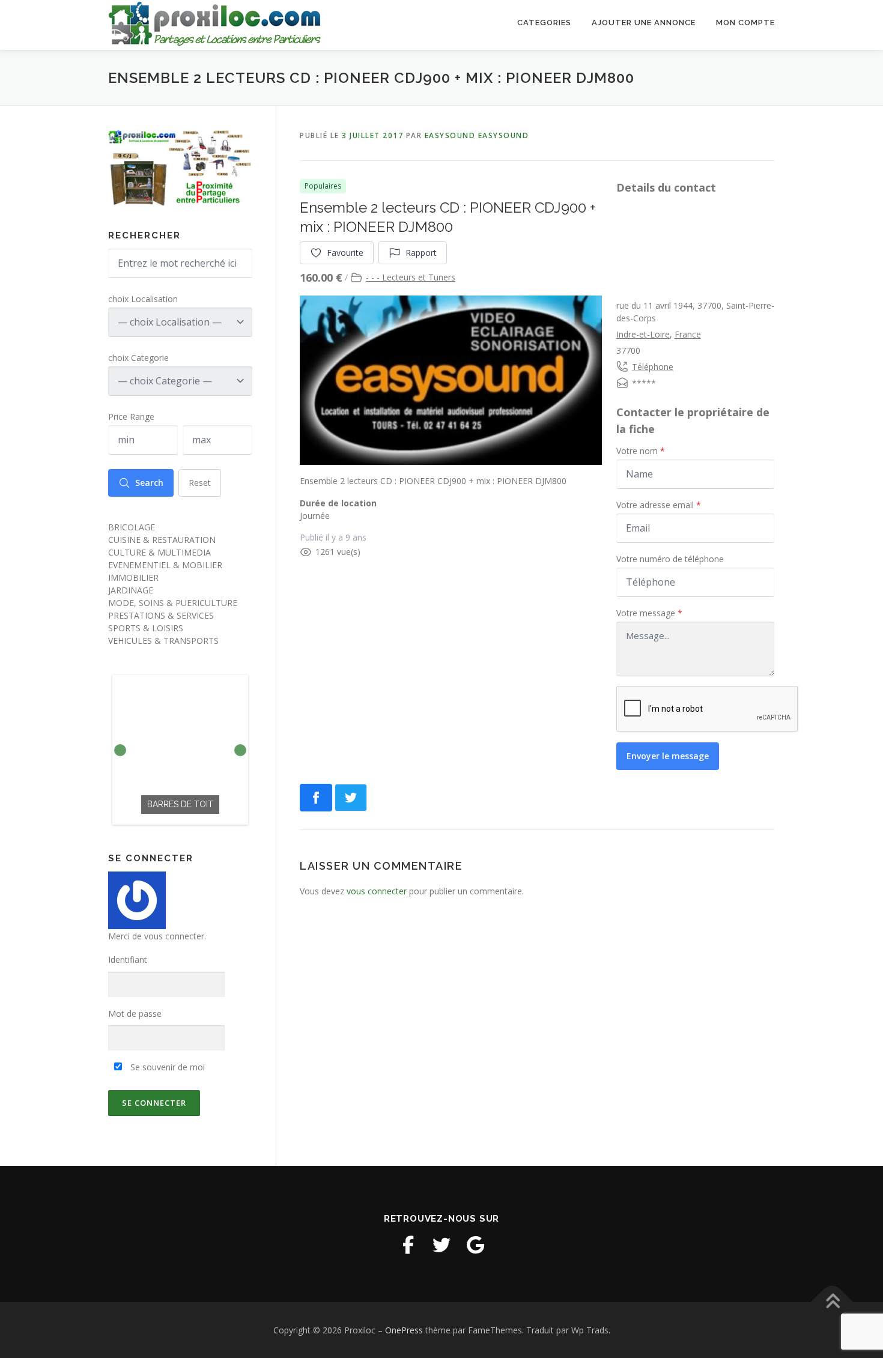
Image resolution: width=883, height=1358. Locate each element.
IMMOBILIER (133, 577)
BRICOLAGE (131, 527)
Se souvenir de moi (166, 1067)
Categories (544, 22)
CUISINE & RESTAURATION (162, 539)
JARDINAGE (130, 590)
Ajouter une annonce (644, 22)
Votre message (649, 613)
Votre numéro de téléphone (670, 559)
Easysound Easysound (477, 135)
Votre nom (640, 450)
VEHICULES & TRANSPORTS (163, 640)
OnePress (404, 1330)
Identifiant (127, 959)
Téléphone (652, 366)
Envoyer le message (668, 756)
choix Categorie (138, 357)
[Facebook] (408, 1245)
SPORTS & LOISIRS (145, 628)
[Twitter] (441, 1245)
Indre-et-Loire (643, 334)
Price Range (131, 416)
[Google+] (475, 1245)
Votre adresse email (658, 505)
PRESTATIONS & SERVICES (161, 615)
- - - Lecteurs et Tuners (410, 277)
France (688, 334)
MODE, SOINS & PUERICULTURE (172, 602)
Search (149, 482)
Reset (200, 482)
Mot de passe (135, 1013)
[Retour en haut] (832, 1302)
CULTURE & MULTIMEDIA (159, 552)
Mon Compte (745, 22)
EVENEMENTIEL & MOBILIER (165, 565)
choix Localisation (143, 299)
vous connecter (377, 891)
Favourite (345, 252)
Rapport (421, 252)
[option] (180, 750)
